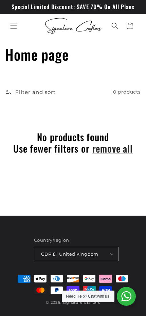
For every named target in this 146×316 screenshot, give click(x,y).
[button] (13, 25)
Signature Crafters (81, 302)
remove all (112, 148)
